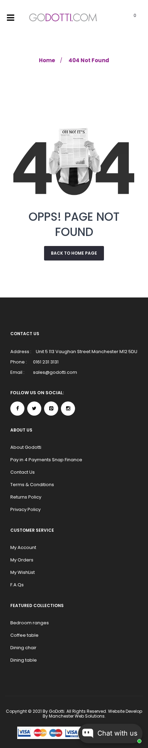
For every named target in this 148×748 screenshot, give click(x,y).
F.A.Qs (17, 584)
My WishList (22, 572)
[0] (126, 18)
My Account (23, 547)
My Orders (21, 560)
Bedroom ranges (29, 622)
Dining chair (23, 647)
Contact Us (22, 472)
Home (47, 60)
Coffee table (24, 635)
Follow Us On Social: (37, 392)
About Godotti (25, 447)
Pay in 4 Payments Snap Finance (46, 459)
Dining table (23, 660)
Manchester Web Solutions (77, 716)
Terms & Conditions (32, 484)
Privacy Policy (25, 509)
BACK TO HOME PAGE (74, 253)
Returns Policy (25, 497)
